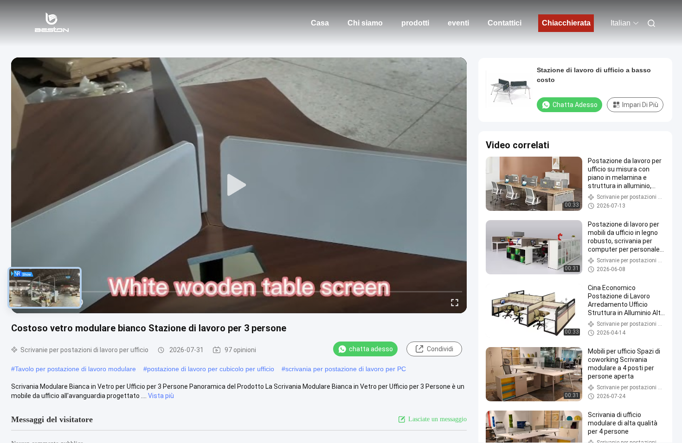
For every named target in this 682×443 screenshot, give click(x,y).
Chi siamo (365, 23)
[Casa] (51, 23)
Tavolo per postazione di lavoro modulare (75, 369)
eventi (458, 23)
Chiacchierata (566, 23)
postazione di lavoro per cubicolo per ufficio (210, 369)
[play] (239, 185)
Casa (320, 23)
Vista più (161, 395)
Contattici (504, 23)
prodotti (415, 23)
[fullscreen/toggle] (454, 302)
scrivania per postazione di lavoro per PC (345, 369)
